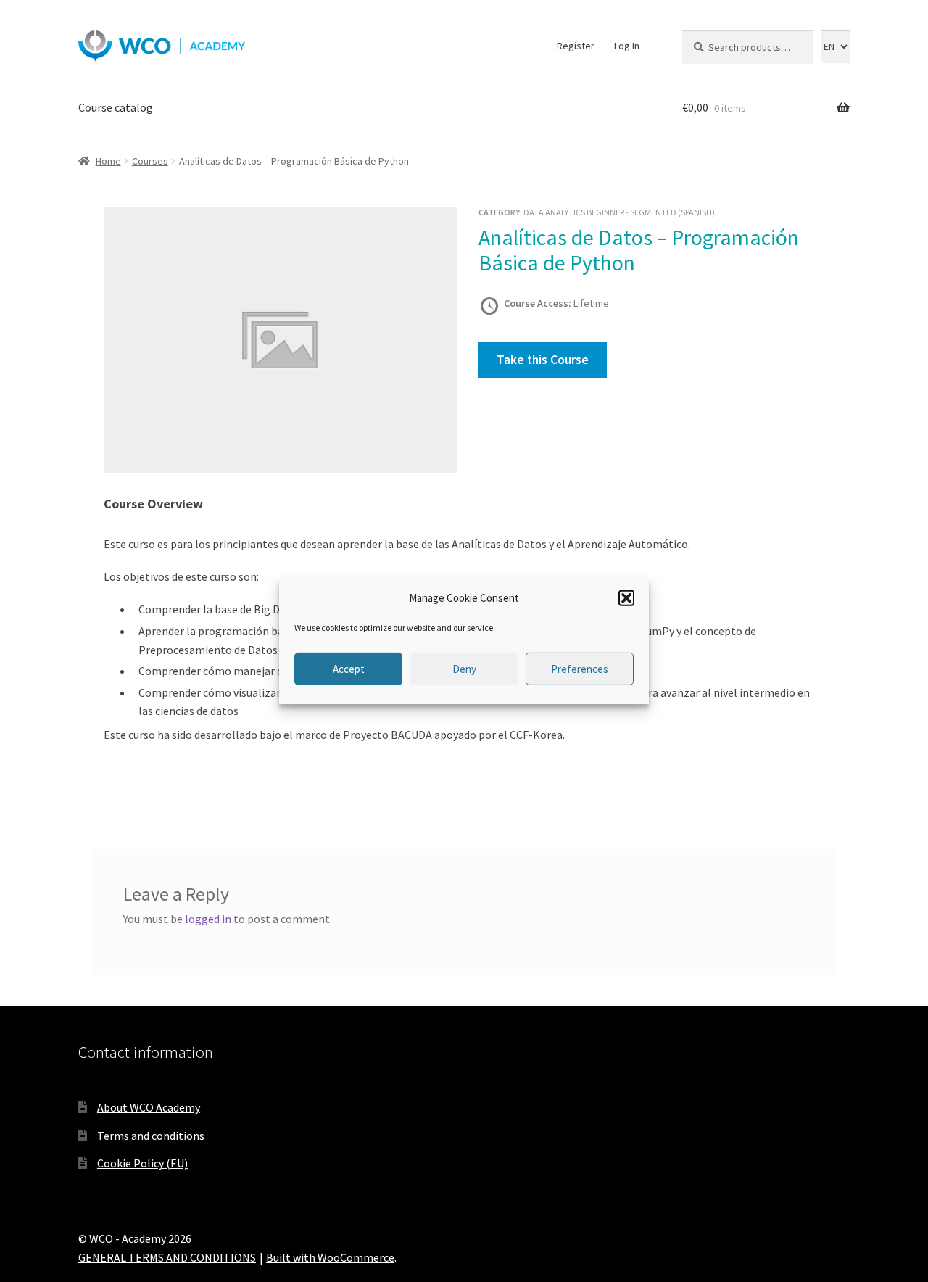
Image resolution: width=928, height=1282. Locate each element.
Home (108, 161)
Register (575, 45)
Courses (150, 161)
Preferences (579, 669)
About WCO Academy (148, 1107)
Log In (626, 45)
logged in (208, 918)
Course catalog (115, 107)
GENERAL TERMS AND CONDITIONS (167, 1257)
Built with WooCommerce (330, 1257)
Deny (464, 669)
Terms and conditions (150, 1135)
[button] (626, 598)
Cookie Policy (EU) (142, 1163)
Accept (349, 669)
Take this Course (543, 360)
